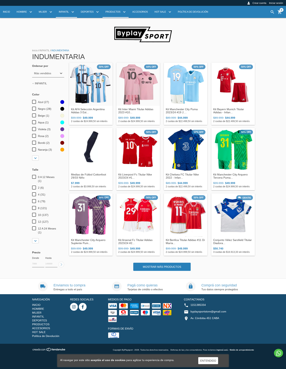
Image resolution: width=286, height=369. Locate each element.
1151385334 (198, 304)
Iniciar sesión (276, 3)
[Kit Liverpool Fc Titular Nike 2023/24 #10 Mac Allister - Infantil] (138, 149)
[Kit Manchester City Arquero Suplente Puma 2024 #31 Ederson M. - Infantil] (91, 215)
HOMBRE (22, 11)
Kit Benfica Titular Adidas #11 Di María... (185, 241)
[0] (279, 13)
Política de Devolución (193, 11)
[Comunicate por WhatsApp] (278, 353)
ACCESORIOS (140, 11)
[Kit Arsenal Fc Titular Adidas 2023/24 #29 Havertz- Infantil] (138, 215)
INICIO (6, 11)
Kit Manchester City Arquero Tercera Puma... (230, 176)
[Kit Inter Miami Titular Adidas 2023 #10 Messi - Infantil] (138, 84)
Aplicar (61, 264)
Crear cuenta (259, 3)
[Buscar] (272, 12)
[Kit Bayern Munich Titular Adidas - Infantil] (233, 84)
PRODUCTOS (113, 11)
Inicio (35, 50)
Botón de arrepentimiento (242, 350)
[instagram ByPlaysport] (74, 307)
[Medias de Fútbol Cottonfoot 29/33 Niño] (91, 149)
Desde (35, 258)
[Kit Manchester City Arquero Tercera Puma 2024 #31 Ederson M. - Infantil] (233, 149)
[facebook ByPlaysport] (83, 307)
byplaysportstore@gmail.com (208, 311)
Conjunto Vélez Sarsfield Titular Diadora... (232, 241)
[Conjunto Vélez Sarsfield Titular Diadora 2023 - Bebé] (233, 215)
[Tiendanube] (49, 351)
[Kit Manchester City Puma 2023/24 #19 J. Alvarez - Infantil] (185, 84)
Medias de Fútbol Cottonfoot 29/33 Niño (88, 176)
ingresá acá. (222, 350)
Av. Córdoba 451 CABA (204, 318)
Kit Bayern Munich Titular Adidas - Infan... (228, 111)
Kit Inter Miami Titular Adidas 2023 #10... (135, 111)
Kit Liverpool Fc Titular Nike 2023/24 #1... (135, 176)
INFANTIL (64, 11)
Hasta (48, 258)
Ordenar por (40, 66)
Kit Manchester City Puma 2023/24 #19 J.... (182, 111)
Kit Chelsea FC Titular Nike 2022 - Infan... (182, 176)
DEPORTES (87, 11)
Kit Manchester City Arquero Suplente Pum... (88, 241)
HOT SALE (160, 11)
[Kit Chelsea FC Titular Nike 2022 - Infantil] (185, 149)
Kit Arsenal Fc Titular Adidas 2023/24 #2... (135, 241)
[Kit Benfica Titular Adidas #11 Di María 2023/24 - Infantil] (185, 215)
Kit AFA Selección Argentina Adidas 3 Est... (88, 111)
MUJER (43, 11)
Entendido (208, 360)
